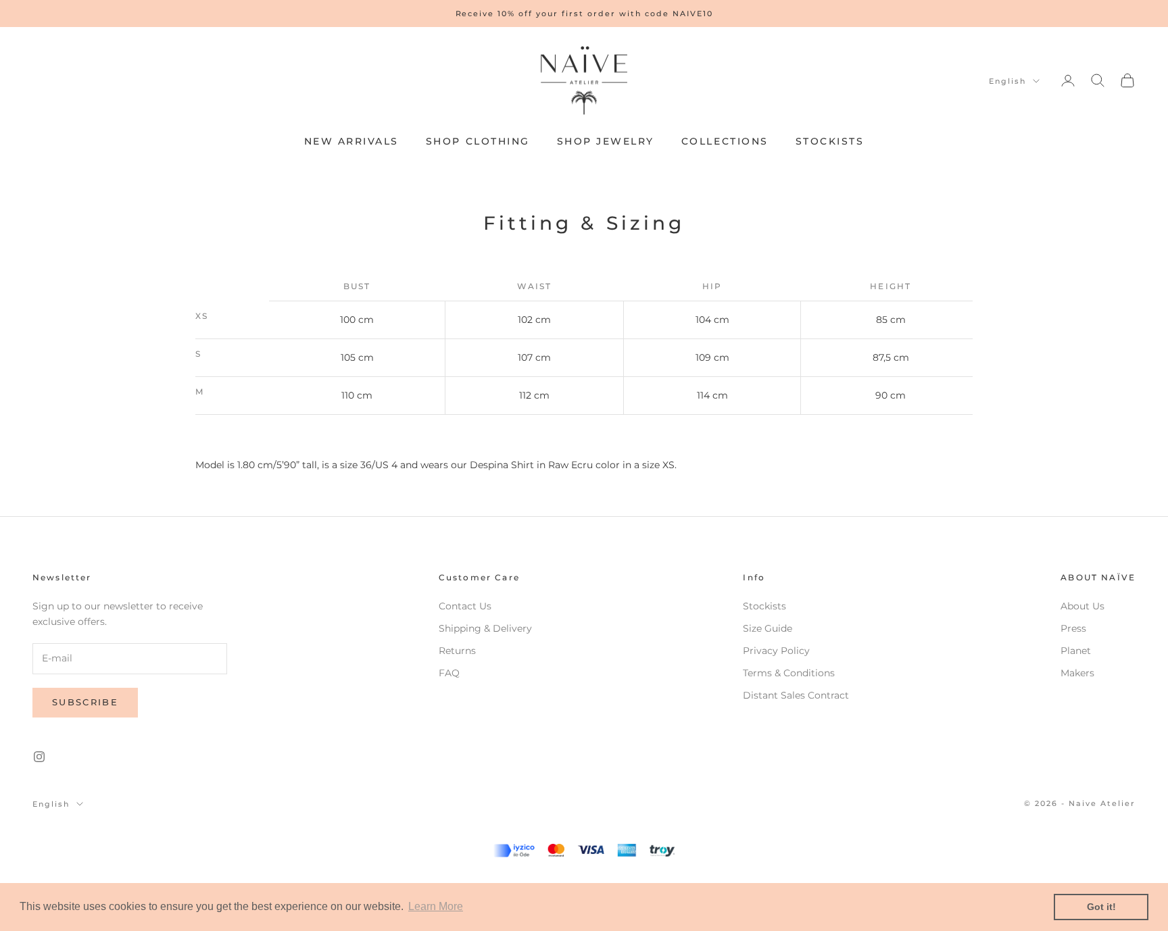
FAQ (449, 673)
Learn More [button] (435, 906)
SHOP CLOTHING (478, 141)
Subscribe (85, 702)
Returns (457, 651)
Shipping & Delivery (485, 628)
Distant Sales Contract (796, 695)
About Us (1082, 606)
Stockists (764, 606)
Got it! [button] (1101, 906)
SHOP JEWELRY (605, 141)
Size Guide (767, 628)
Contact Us (465, 606)
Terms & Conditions (789, 673)
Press (1073, 628)
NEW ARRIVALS (351, 141)
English (1007, 81)
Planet (1076, 651)
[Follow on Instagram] (39, 756)
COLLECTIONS (725, 141)
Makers (1077, 673)
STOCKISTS (830, 141)
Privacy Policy (776, 651)
